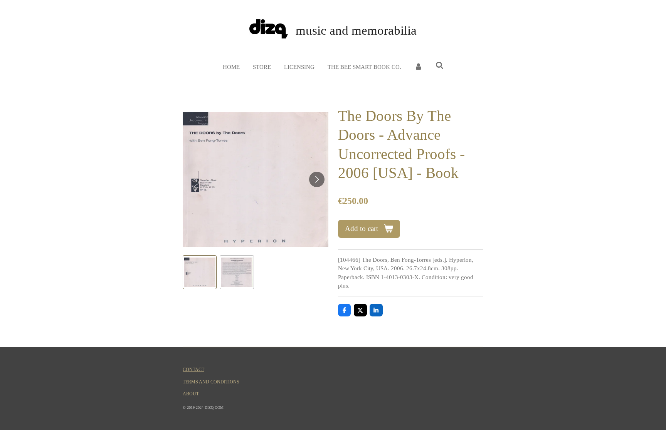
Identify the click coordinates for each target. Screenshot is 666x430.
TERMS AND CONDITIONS (211, 382)
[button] (200, 272)
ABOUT (191, 394)
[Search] (439, 66)
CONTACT (193, 369)
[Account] (418, 67)
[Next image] (317, 179)
